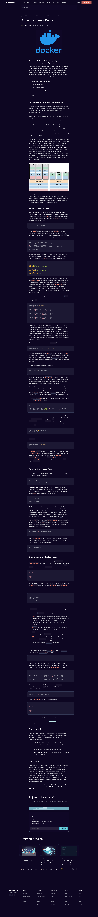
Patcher (24, 901)
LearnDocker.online (36, 749)
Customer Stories (68, 896)
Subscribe (63, 828)
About (80, 893)
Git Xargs (53, 904)
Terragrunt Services (41, 898)
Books (66, 901)
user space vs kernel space (59, 147)
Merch (80, 898)
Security (80, 904)
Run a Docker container (37, 84)
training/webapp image (37, 487)
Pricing (57, 2)
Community (67, 904)
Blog (66, 898)
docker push (52, 721)
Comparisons (67, 906)
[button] (34, 3)
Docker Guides (35, 742)
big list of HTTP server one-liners (52, 640)
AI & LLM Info (81, 906)
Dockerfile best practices (49, 744)
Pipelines (25, 898)
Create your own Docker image (39, 90)
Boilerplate (53, 898)
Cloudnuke (53, 901)
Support (38, 904)
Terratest (52, 896)
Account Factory (26, 896)
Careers (80, 896)
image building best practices (45, 746)
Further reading (35, 92)
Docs (66, 893)
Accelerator (26, 2)
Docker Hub (53, 282)
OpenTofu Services (41, 896)
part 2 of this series (58, 200)
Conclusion (34, 95)
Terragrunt (53, 893)
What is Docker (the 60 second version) (41, 81)
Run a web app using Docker (38, 87)
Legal (80, 901)
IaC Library (25, 893)
